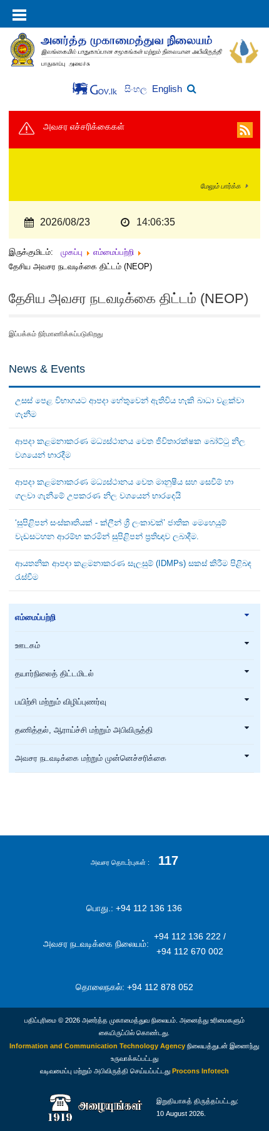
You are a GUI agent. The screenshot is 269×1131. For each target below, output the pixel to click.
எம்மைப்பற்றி (35, 617)
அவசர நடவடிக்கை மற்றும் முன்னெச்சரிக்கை (90, 758)
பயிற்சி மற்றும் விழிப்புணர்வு (60, 702)
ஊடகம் (27, 645)
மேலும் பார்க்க (220, 186)
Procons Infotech (200, 1071)
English (167, 88)
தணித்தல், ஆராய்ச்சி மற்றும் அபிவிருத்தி (84, 730)
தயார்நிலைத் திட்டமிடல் (54, 673)
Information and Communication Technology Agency (97, 1046)
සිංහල (137, 89)
